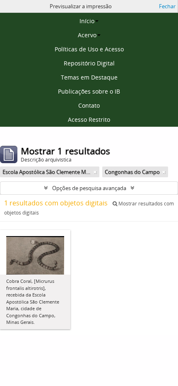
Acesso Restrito (89, 119)
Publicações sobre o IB (89, 91)
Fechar (167, 6)
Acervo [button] (87, 35)
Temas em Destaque (89, 77)
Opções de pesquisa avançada (89, 188)
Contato (89, 105)
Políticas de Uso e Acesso (89, 49)
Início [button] (86, 21)
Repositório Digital (89, 63)
